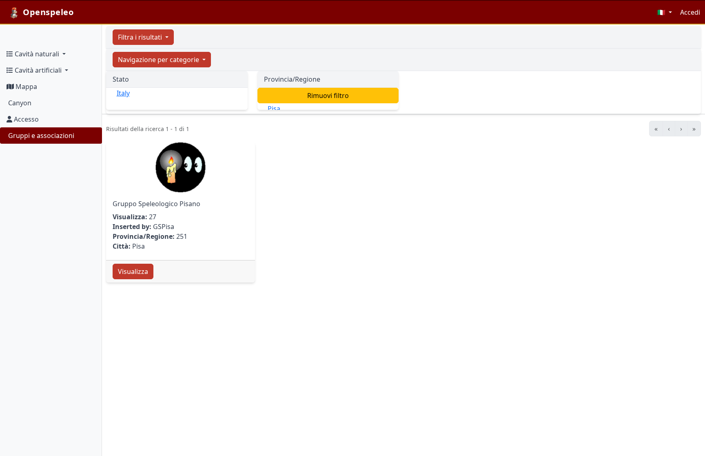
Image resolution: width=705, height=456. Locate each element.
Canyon (19, 102)
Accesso (25, 119)
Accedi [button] (690, 12)
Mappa (25, 86)
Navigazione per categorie (159, 59)
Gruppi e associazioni (40, 135)
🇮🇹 (662, 12)
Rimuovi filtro (328, 95)
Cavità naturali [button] (37, 53)
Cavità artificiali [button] (38, 70)
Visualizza (133, 271)
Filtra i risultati (141, 37)
